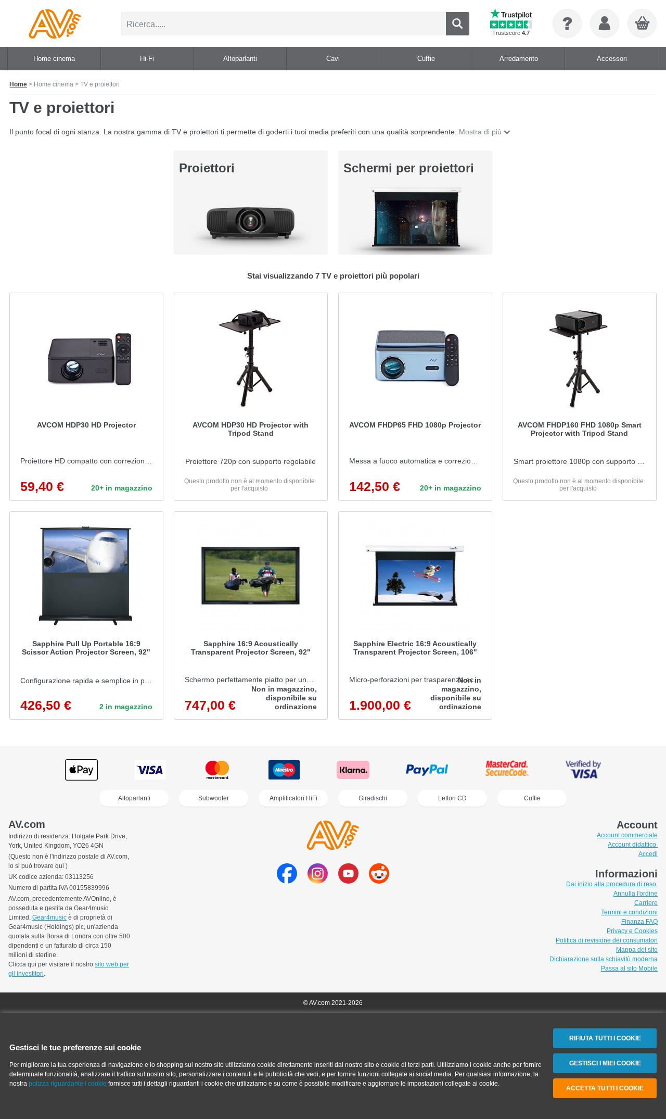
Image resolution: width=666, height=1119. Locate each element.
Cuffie (532, 798)
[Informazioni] (567, 23)
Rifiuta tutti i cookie (605, 1038)
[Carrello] (642, 24)
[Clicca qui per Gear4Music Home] (54, 23)
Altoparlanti (134, 798)
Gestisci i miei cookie (605, 1063)
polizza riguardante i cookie (68, 1083)
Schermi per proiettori (408, 168)
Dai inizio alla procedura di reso (612, 884)
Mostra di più (480, 132)
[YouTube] (348, 880)
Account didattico (633, 844)
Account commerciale (627, 835)
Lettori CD (452, 798)
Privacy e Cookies (632, 931)
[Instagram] (318, 880)
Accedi (648, 854)
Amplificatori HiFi (293, 798)
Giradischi (372, 798)
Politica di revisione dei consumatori (607, 940)
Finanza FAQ (639, 921)
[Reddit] (379, 880)
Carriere (646, 903)
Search (457, 23)
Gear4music (49, 917)
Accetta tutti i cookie (605, 1088)
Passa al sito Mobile (629, 968)
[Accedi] (605, 23)
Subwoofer (213, 798)
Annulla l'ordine (635, 893)
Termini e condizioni (629, 912)
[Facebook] (287, 880)
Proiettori (207, 168)
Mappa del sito (637, 949)
